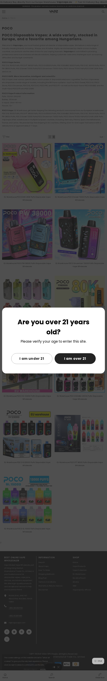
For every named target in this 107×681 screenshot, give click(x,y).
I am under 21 (32, 358)
